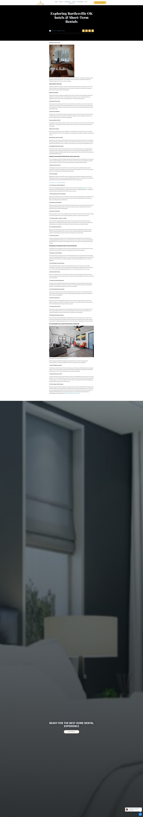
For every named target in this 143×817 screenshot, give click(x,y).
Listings (74, 1)
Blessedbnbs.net (85, 187)
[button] (83, 31)
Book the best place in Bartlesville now (72, 393)
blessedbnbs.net (64, 358)
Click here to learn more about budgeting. (57, 182)
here (92, 143)
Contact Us (71, 3)
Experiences (67, 1)
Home (56, 1)
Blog (86, 1)
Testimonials (80, 1)
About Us (61, 1)
